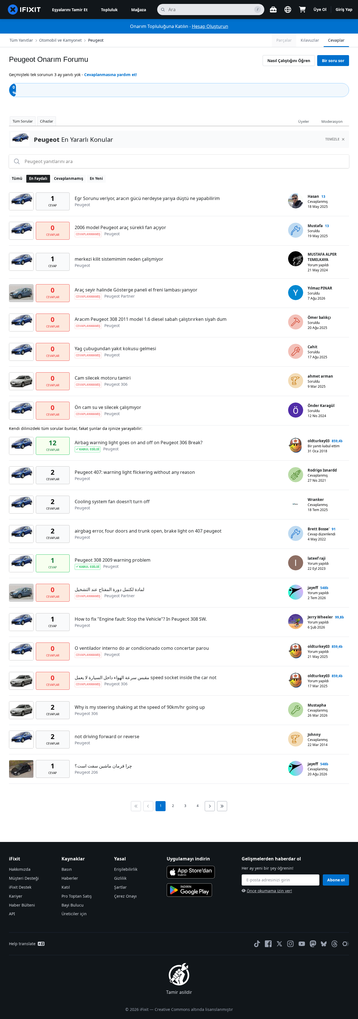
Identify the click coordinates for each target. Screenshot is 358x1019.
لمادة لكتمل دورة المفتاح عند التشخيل (109, 589)
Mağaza (138, 9)
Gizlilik (120, 878)
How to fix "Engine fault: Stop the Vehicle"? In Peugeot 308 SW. (141, 619)
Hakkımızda (19, 869)
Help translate (22, 943)
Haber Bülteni (22, 905)
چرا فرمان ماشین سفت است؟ (103, 766)
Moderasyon (332, 121)
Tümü (17, 178)
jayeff (313, 587)
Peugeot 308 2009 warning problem (112, 560)
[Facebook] (268, 943)
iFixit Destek (20, 887)
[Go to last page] (222, 806)
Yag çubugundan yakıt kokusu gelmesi (115, 348)
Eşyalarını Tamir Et (70, 9)
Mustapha (317, 705)
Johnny (314, 734)
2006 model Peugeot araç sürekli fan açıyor (120, 227)
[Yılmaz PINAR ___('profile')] (295, 292)
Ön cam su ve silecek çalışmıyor (108, 407)
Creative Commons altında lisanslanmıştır (194, 1009)
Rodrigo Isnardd (322, 470)
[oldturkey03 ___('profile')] (295, 445)
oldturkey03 (318, 440)
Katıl (66, 887)
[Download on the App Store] (191, 872)
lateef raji (317, 558)
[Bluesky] (324, 944)
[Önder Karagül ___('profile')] (295, 410)
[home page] (24, 9)
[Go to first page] (136, 806)
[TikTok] (257, 943)
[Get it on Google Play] (189, 890)
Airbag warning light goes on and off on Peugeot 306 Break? (138, 442)
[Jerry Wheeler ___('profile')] (295, 621)
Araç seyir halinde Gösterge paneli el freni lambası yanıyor (136, 290)
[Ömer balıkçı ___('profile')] (295, 322)
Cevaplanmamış (68, 178)
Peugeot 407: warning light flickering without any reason (135, 472)
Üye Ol (320, 9)
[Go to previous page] (148, 806)
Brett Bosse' (318, 528)
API (12, 913)
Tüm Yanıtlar (21, 40)
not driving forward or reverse (107, 736)
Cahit (312, 346)
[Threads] (334, 943)
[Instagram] (290, 943)
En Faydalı (38, 178)
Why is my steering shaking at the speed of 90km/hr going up (140, 707)
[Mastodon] (313, 943)
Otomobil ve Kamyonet (60, 40)
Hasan (313, 196)
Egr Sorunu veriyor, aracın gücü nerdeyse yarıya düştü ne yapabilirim (147, 198)
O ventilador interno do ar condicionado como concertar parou (142, 648)
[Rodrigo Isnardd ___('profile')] (295, 474)
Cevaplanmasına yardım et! (110, 74)
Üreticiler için (74, 913)
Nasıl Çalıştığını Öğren (288, 60)
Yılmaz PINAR (320, 288)
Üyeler (303, 121)
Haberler (70, 878)
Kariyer (15, 896)
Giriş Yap (344, 9)
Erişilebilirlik (125, 869)
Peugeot (95, 40)
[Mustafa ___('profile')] (295, 230)
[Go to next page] (210, 806)
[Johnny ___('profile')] (295, 739)
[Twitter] (279, 943)
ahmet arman (320, 376)
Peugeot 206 (86, 772)
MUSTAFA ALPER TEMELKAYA (322, 257)
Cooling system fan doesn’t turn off (112, 501)
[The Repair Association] (345, 943)
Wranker (316, 499)
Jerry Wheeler (320, 617)
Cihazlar (46, 121)
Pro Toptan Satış (77, 896)
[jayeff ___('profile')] (295, 592)
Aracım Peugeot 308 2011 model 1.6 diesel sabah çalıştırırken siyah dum (151, 319)
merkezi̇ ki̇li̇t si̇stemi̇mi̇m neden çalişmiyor (119, 259)
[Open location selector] (287, 9)
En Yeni (96, 178)
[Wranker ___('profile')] (295, 504)
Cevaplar (336, 40)
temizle (332, 139)
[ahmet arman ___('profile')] (295, 380)
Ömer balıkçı (319, 317)
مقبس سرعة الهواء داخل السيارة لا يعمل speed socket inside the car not (145, 677)
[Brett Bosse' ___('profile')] (295, 533)
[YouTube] (301, 943)
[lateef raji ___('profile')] (295, 562)
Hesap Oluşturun (210, 26)
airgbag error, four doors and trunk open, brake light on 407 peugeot (148, 531)
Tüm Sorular (23, 121)
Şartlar (120, 887)
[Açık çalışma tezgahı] (273, 9)
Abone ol (336, 879)
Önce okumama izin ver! (269, 890)
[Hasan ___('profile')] (295, 200)
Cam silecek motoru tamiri (103, 378)
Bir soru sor (333, 60)
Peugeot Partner (119, 296)
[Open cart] (302, 9)
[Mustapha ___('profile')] (295, 709)
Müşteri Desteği (24, 878)
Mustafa (315, 225)
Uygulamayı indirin (188, 859)
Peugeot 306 (116, 384)
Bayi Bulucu (73, 905)
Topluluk (109, 9)
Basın (67, 869)
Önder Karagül (321, 405)
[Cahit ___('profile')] (295, 351)
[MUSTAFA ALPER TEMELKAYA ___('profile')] (295, 258)
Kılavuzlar (310, 40)
